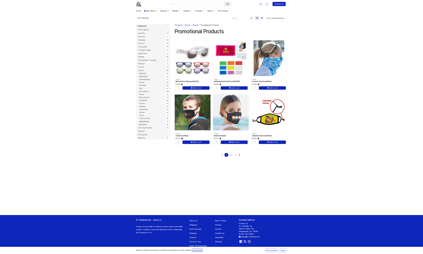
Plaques (141, 63)
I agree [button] (282, 250)
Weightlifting (144, 121)
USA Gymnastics (145, 128)
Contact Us (279, 4)
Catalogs (141, 40)
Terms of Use (195, 242)
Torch (141, 115)
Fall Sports (142, 134)
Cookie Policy (197, 250)
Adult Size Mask (220, 136)
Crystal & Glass (144, 50)
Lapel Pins (142, 53)
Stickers (141, 131)
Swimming (143, 109)
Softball (142, 106)
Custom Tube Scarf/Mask (262, 81)
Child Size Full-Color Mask (262, 136)
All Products (143, 30)
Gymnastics (144, 91)
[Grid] (257, 18)
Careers (218, 229)
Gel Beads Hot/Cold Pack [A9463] (227, 81)
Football (142, 85)
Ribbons (141, 138)
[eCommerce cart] (260, 4)
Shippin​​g (193, 225)
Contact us (243, 223)
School (141, 67)
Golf (141, 88)
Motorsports (144, 97)
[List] (262, 18)
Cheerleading (144, 79)
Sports (141, 70)
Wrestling (143, 124)
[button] (276, 18)
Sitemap (218, 242)
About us (157, 220)
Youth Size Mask (182, 136)
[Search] (227, 4)
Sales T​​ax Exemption (198, 246)
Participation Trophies (147, 60)
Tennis (142, 112)
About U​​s (193, 221)
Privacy (218, 225)
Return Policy (220, 221)
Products (178, 25)
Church (141, 43)
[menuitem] (139, 11)
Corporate (142, 47)
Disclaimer (219, 237)
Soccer (142, 103)
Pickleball (143, 100)
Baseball (142, 73)
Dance (141, 82)
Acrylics (141, 33)
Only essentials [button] (271, 250)
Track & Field (144, 118)
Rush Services (195, 229)
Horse (141, 94)
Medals (141, 57)
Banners (141, 36)
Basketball (143, 76)
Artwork (192, 237)
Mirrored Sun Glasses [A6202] (187, 81)
